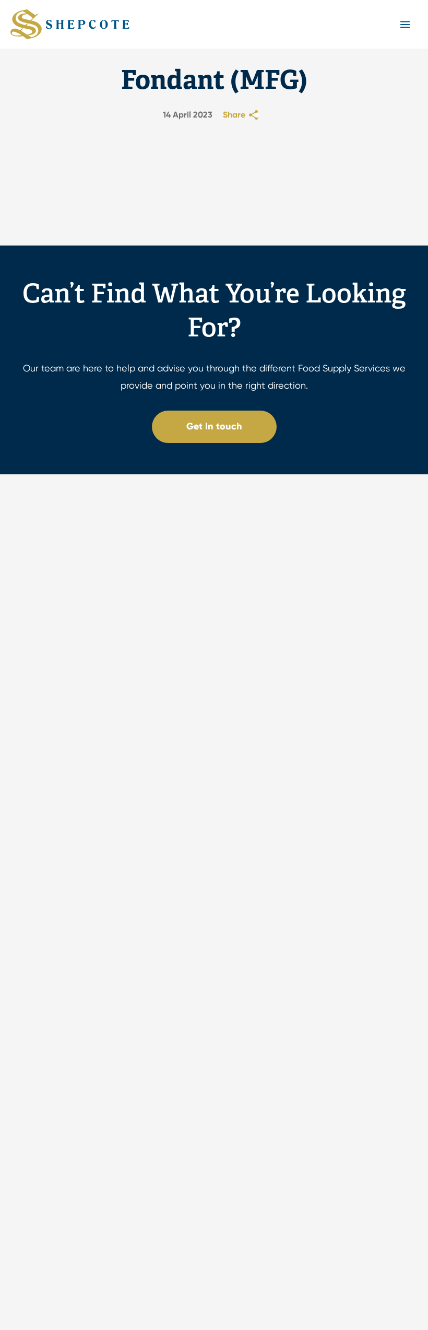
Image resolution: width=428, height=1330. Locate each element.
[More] (255, 115)
